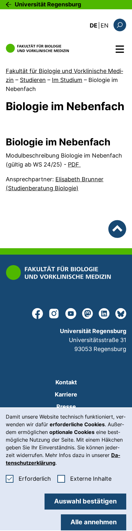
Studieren (33, 80)
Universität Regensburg (48, 4)
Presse (66, 406)
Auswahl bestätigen (85, 501)
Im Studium (67, 80)
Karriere (66, 394)
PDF (74, 164)
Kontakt (66, 382)
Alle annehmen (93, 522)
